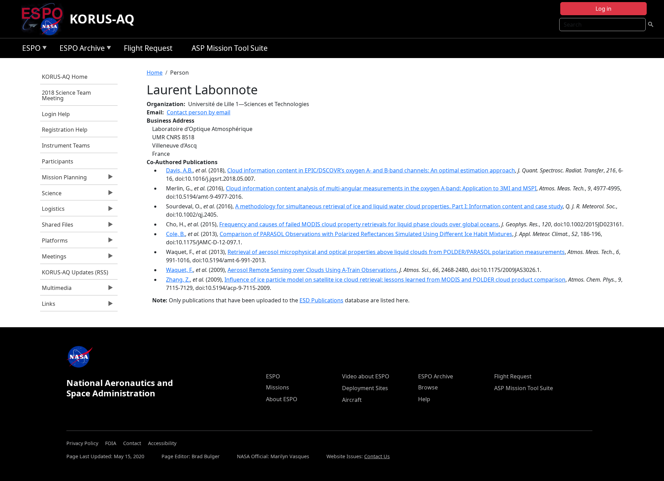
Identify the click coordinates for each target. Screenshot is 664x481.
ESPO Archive (80, 49)
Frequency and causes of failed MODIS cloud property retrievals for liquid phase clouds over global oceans (359, 224)
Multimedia (56, 289)
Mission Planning (63, 179)
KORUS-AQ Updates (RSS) (75, 272)
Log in (603, 8)
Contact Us (377, 456)
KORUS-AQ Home (64, 77)
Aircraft (352, 400)
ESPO (29, 49)
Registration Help (64, 129)
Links (47, 305)
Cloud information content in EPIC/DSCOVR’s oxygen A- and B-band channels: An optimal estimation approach (371, 170)
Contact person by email (198, 112)
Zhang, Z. (178, 279)
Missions (277, 387)
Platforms (54, 242)
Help (424, 399)
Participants (57, 161)
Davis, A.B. (179, 170)
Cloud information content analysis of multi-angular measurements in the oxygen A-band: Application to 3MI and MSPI (381, 188)
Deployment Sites (365, 388)
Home (155, 72)
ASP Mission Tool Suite (230, 48)
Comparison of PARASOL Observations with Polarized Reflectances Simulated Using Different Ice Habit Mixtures (366, 234)
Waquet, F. (179, 270)
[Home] (45, 19)
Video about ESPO (365, 376)
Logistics (52, 210)
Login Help (56, 114)
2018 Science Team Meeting (66, 95)
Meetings (53, 258)
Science (51, 194)
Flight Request (148, 48)
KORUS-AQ (102, 18)
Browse (428, 387)
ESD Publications (321, 300)
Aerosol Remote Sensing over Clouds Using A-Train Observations (312, 270)
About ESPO (281, 399)
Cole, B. (175, 234)
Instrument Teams (66, 145)
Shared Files (56, 226)
